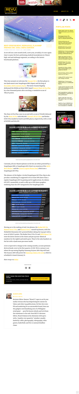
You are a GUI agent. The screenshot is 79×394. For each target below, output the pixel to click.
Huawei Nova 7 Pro (10, 229)
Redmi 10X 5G (43, 227)
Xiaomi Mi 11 (32, 81)
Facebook (16, 296)
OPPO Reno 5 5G (45, 234)
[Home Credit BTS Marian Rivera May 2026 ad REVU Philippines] (28, 104)
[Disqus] (28, 343)
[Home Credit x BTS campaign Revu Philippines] (39, 2)
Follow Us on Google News (40, 278)
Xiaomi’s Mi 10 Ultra (34, 116)
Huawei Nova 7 (26, 229)
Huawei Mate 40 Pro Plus (41, 88)
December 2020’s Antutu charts (15, 86)
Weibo (16, 259)
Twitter (21, 296)
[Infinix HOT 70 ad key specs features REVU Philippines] (28, 70)
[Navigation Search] (72, 8)
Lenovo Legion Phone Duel (28, 168)
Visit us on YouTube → (65, 125)
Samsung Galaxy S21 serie (35, 253)
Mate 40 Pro (13, 116)
